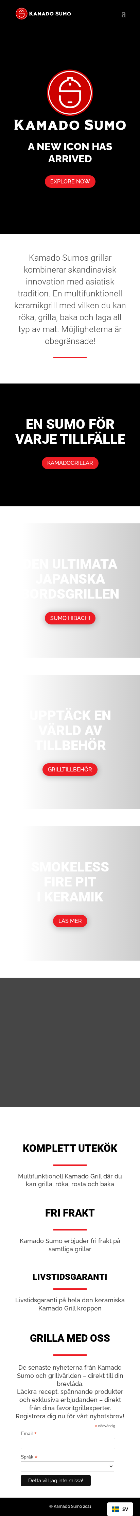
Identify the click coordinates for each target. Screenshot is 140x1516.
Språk (29, 1457)
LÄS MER (70, 921)
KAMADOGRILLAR (70, 463)
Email (29, 1433)
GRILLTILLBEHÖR (70, 769)
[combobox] (120, 1509)
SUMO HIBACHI (70, 618)
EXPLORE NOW (70, 181)
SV (125, 1509)
